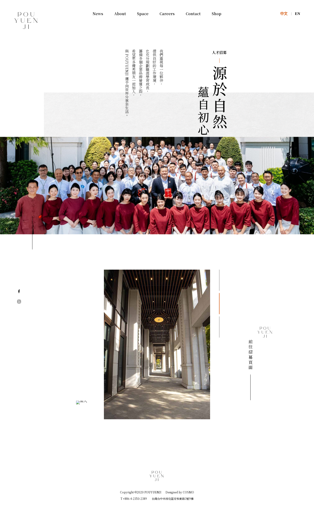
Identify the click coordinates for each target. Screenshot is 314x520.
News (98, 13)
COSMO (188, 492)
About (120, 13)
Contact (193, 13)
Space (142, 13)
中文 (284, 14)
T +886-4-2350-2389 (133, 498)
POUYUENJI (25, 34)
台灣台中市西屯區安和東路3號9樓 (173, 498)
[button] (219, 280)
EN (297, 14)
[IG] (19, 301)
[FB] (19, 291)
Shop (216, 13)
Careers (167, 13)
